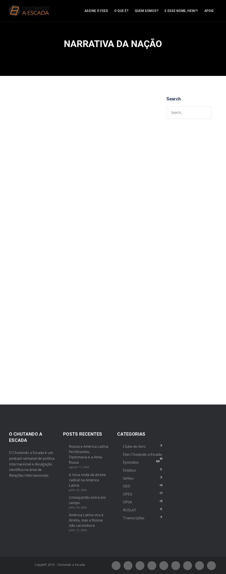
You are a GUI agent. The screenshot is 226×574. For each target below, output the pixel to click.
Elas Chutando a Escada (142, 454)
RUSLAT (129, 510)
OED (126, 486)
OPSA (127, 502)
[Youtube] (163, 565)
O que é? (121, 11)
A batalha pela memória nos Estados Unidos (42, 158)
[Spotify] (151, 565)
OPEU (66, 180)
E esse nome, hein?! (181, 11)
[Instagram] (140, 565)
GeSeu (128, 478)
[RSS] (175, 565)
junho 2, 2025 (25, 175)
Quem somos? (147, 11)
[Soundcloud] (211, 565)
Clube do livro (134, 446)
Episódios (54, 180)
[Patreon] (199, 565)
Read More (24, 369)
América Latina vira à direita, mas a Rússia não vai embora (86, 520)
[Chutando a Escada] (29, 11)
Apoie (209, 11)
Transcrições (133, 518)
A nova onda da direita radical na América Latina (87, 480)
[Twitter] (128, 565)
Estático (129, 470)
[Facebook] (116, 565)
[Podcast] (187, 565)
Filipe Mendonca (28, 180)
